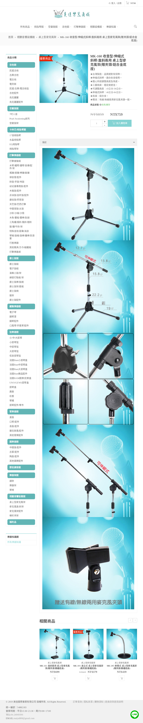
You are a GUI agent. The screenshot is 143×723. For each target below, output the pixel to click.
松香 (11, 396)
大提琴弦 (14, 351)
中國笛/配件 (15, 447)
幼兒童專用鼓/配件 (18, 186)
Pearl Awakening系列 (19, 118)
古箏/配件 (14, 452)
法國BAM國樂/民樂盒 (20, 378)
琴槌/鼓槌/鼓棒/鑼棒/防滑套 (22, 237)
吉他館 (12, 65)
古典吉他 (14, 75)
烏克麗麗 (14, 97)
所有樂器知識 (14, 542)
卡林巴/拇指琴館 (17, 129)
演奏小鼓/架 (15, 273)
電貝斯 (12, 84)
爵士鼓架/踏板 (16, 286)
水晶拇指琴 (15, 140)
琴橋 (11, 400)
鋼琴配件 (14, 321)
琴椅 (11, 490)
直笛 (11, 417)
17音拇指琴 (15, 135)
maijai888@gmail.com (24, 718)
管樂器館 (14, 411)
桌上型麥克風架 (47, 37)
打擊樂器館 (15, 155)
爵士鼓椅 (14, 291)
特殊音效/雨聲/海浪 (19, 231)
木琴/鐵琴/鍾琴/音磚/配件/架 (20, 166)
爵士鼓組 (14, 264)
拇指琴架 (14, 149)
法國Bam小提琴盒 (18, 360)
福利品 (12, 522)
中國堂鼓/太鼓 (16, 208)
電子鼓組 (14, 268)
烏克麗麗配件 (16, 102)
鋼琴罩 (12, 316)
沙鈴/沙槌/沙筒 (16, 213)
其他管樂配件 (16, 435)
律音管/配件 (15, 177)
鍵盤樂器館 (15, 306)
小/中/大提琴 (15, 338)
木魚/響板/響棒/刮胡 (19, 217)
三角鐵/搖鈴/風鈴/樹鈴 (20, 222)
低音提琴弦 (15, 356)
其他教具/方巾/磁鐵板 (20, 247)
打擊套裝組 (15, 161)
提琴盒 (12, 387)
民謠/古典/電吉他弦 (19, 88)
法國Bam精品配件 (18, 374)
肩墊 (11, 391)
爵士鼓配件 (15, 300)
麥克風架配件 (16, 511)
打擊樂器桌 (15, 252)
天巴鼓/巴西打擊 (17, 204)
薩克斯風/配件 (16, 431)
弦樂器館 (14, 332)
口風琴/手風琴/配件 (19, 325)
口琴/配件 (14, 422)
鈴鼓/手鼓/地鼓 (16, 182)
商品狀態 (94, 105)
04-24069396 (17, 714)
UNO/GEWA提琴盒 (19, 382)
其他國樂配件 (16, 461)
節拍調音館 (15, 467)
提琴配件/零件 (16, 405)
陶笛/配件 (14, 456)
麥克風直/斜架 (16, 506)
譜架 (11, 481)
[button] (55, 678)
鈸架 (11, 295)
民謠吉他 (14, 70)
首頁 (10, 37)
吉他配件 (14, 93)
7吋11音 (13, 114)
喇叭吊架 (14, 515)
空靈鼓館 (14, 108)
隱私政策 (88, 702)
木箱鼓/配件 (15, 191)
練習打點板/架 (16, 277)
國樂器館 (14, 442)
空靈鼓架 (14, 123)
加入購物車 (121, 123)
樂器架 (12, 485)
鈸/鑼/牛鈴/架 (16, 226)
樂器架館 (14, 475)
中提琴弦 (14, 347)
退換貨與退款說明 (114, 702)
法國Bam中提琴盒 (18, 365)
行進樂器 (14, 243)
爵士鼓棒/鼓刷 (16, 282)
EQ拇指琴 (14, 144)
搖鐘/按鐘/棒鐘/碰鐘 (19, 173)
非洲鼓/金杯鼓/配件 (19, 195)
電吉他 (12, 79)
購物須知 (98, 702)
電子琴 (12, 312)
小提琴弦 (14, 342)
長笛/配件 (14, 426)
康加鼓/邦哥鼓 (16, 200)
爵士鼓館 (14, 258)
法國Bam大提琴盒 (18, 369)
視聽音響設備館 (26, 37)
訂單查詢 (77, 702)
